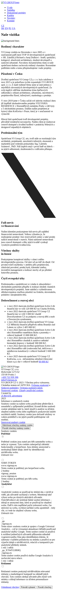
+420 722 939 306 (9, 377)
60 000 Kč (44, 361)
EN (6, 28)
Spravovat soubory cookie (13, 422)
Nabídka (11, 10)
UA (13, 28)
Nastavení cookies (9, 390)
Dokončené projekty (16, 12)
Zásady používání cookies (31, 390)
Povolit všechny (44, 587)
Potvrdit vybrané (28, 587)
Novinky (11, 18)
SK (2, 28)
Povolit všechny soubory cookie (15, 428)
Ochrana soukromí (40, 385)
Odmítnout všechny (10, 587)
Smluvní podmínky (10, 388)
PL (10, 28)
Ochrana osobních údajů (31, 388)
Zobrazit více (7, 455)
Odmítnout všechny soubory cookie (17, 425)
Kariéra (10, 15)
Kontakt (10, 20)
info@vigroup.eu (9, 380)
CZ (2, 25)
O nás (9, 7)
